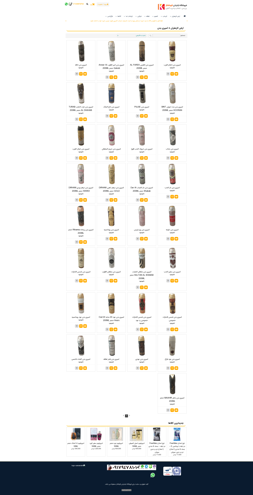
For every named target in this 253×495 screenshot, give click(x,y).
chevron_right (187, 21)
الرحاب (165, 16)
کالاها (119, 16)
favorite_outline (172, 74)
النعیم (156, 16)
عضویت (100, 4)
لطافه (147, 16)
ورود (105, 4)
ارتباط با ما (129, 16)
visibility (176, 74)
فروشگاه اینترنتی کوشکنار (173, 7)
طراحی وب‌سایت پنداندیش (126, 490)
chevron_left (66, 21)
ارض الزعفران (176, 16)
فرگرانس (110, 16)
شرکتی (139, 16)
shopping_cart (168, 74)
